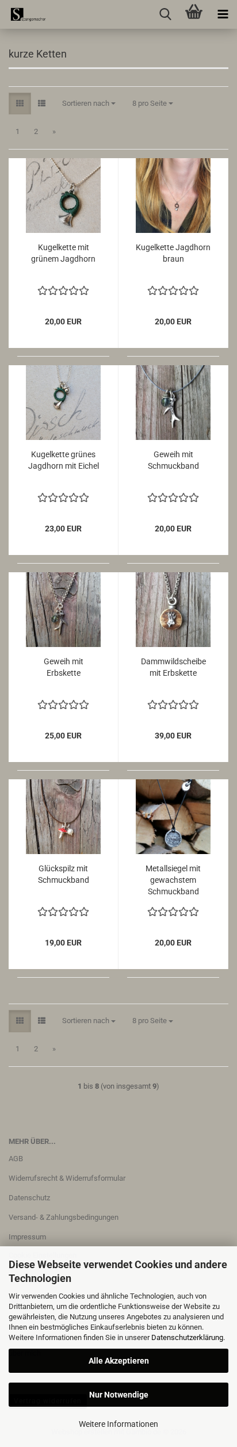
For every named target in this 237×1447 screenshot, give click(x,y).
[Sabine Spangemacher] (23, 14)
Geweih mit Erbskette (63, 667)
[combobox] (89, 104)
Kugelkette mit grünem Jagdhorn (63, 253)
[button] (20, 104)
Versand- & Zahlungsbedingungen (63, 1217)
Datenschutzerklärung (187, 1337)
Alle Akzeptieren (119, 1360)
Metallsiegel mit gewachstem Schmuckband (173, 880)
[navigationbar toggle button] (222, 14)
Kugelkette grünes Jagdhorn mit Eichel (63, 460)
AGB (16, 1158)
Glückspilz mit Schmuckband (63, 874)
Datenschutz (29, 1197)
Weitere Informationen (118, 1424)
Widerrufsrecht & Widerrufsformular (67, 1178)
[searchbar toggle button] (165, 14)
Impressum (27, 1236)
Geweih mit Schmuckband (173, 460)
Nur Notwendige (118, 1394)
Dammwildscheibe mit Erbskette (173, 667)
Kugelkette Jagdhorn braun (173, 253)
